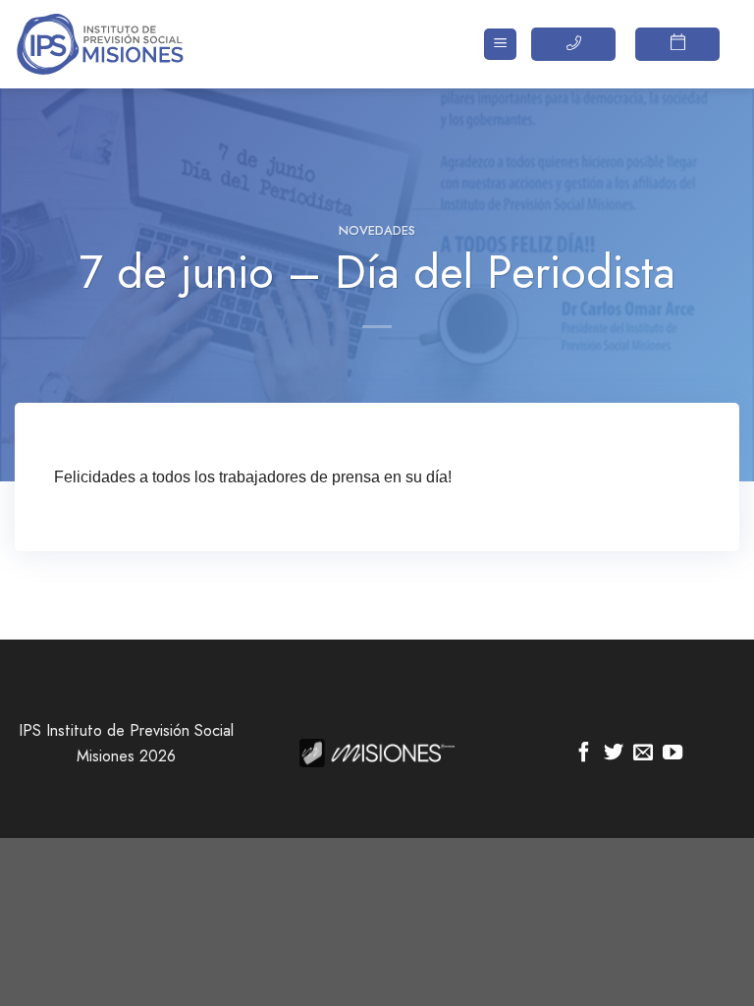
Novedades (377, 230)
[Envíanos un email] (643, 753)
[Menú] (500, 44)
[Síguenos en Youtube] (672, 753)
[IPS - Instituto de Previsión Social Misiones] (113, 44)
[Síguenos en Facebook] (584, 753)
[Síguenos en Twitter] (613, 753)
